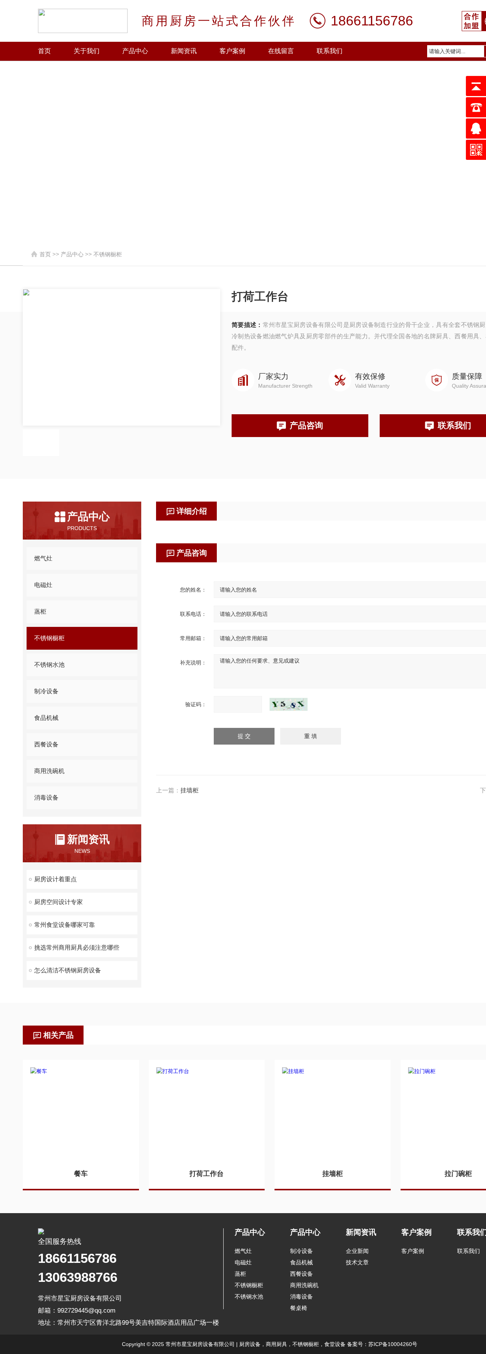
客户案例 (232, 51)
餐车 (81, 1173)
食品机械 (46, 718)
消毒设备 (46, 797)
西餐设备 (46, 744)
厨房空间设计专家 (58, 902)
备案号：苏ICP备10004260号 (382, 1344)
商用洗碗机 (49, 771)
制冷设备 (46, 691)
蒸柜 (40, 611)
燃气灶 (43, 558)
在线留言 (281, 51)
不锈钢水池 (49, 664)
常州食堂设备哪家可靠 (64, 925)
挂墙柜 (189, 790)
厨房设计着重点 (55, 879)
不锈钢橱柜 (107, 254)
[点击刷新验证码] (289, 704)
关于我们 (86, 51)
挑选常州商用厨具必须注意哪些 (76, 947)
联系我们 (329, 51)
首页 (44, 51)
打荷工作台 (206, 1173)
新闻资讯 (184, 51)
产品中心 (135, 51)
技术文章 (357, 1262)
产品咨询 (306, 425)
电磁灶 (43, 585)
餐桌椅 (298, 1308)
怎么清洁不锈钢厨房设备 (67, 970)
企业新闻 (357, 1251)
